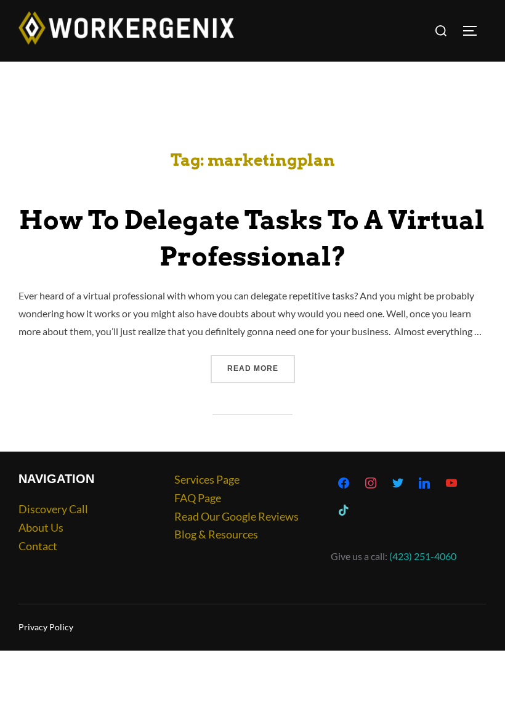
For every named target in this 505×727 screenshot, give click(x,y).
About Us (40, 527)
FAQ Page (197, 498)
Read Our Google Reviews (236, 516)
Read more (261, 364)
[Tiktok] (344, 510)
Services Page (207, 479)
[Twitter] (397, 483)
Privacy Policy (45, 627)
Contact (37, 546)
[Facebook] (344, 483)
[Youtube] (451, 483)
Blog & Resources (216, 534)
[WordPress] (424, 483)
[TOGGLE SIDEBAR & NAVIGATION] (474, 30)
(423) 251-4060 (422, 556)
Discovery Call (53, 509)
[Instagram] (370, 483)
